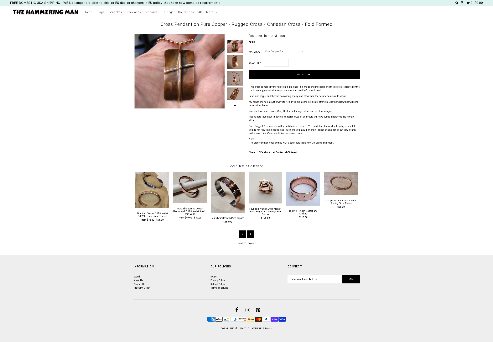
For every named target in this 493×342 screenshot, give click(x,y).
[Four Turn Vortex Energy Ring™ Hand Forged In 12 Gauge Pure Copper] (266, 202)
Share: (252, 152)
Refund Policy (217, 284)
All (200, 12)
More (209, 12)
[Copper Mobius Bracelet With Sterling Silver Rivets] (341, 194)
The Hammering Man (257, 328)
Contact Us (139, 284)
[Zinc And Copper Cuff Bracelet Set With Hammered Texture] (152, 207)
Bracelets (115, 12)
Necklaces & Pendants (142, 12)
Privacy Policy (217, 280)
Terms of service (219, 288)
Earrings (168, 12)
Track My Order (141, 288)
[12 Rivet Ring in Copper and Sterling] (303, 204)
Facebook (265, 152)
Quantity (255, 63)
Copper (251, 243)
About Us (138, 280)
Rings (101, 12)
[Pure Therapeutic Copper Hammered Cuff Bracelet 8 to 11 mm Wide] (190, 202)
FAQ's (213, 276)
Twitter (279, 152)
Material (254, 51)
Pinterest (292, 152)
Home (88, 12)
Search (137, 276)
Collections (186, 12)
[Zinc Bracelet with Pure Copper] (228, 212)
